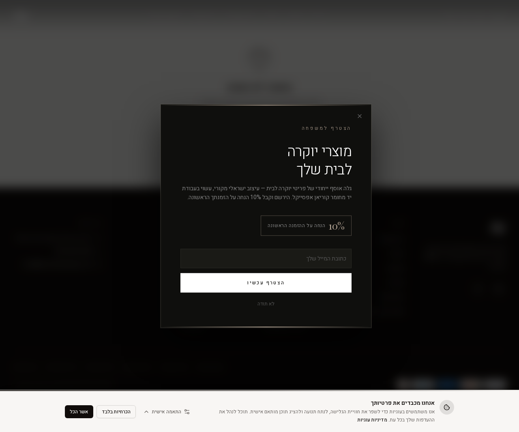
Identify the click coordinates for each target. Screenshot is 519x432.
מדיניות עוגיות (372, 419)
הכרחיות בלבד (116, 411)
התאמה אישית (166, 411)
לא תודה (266, 304)
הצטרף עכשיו (266, 282)
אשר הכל (79, 411)
